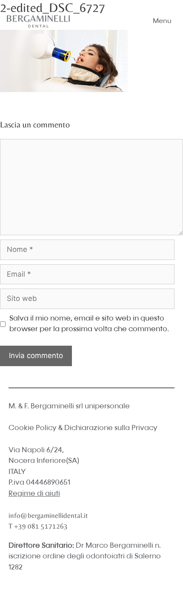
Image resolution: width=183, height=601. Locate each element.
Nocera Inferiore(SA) (44, 461)
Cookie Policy (33, 428)
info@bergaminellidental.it (48, 515)
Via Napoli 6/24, (36, 450)
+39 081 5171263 (41, 526)
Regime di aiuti (34, 493)
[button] (162, 21)
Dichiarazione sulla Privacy (110, 428)
